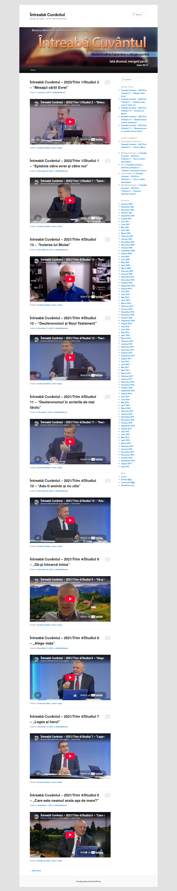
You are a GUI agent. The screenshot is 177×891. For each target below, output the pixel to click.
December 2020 (127, 242)
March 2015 (126, 443)
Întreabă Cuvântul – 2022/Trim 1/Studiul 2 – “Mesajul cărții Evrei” (134, 93)
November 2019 (127, 279)
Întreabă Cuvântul (47, 14)
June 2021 (125, 224)
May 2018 (125, 332)
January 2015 (126, 449)
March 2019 (126, 303)
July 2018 (125, 326)
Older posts (35, 870)
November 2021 (127, 209)
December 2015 (127, 416)
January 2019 (126, 309)
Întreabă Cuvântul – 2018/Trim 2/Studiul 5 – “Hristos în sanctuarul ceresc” (134, 167)
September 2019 (128, 285)
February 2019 (127, 306)
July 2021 (125, 221)
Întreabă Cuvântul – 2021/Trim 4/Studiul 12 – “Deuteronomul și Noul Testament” (134, 119)
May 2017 (125, 367)
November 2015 (127, 420)
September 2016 (128, 390)
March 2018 (126, 338)
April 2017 (125, 370)
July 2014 (125, 466)
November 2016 (127, 384)
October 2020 (126, 247)
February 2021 (127, 236)
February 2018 (127, 341)
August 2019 (126, 288)
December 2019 (127, 276)
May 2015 (125, 437)
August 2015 (126, 428)
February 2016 (127, 411)
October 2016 (126, 387)
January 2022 (126, 204)
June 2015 (125, 434)
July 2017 (125, 361)
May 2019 (125, 297)
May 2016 (125, 402)
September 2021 (128, 215)
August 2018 (126, 323)
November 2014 (127, 454)
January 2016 (126, 414)
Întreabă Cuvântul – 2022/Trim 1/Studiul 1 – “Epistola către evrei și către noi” (134, 102)
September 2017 (128, 355)
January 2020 (126, 274)
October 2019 (126, 282)
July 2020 (125, 256)
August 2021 (126, 218)
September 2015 (128, 425)
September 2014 (128, 460)
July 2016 (125, 396)
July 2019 (125, 291)
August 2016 (126, 393)
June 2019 (125, 294)
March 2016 (126, 408)
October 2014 (126, 457)
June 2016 (125, 399)
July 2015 (125, 431)
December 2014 (127, 452)
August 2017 (126, 358)
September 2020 (128, 250)
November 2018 (127, 314)
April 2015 (125, 440)
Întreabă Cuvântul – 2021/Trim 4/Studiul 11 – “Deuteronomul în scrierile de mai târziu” (63, 402)
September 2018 (128, 320)
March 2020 (126, 268)
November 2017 (127, 350)
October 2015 (126, 422)
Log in (124, 476)
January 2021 (126, 239)
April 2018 (125, 335)
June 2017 (125, 364)
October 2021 (126, 212)
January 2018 (126, 344)
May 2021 (125, 227)
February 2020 (127, 271)
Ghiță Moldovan (59, 92)
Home (33, 70)
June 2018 (125, 329)
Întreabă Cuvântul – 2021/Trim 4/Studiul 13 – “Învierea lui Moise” (134, 110)
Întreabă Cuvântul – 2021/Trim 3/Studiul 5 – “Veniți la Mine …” (134, 147)
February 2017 (127, 376)
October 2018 (126, 317)
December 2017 (127, 346)
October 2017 (126, 352)
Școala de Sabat (43, 147)
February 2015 (127, 446)
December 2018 (127, 312)
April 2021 (125, 230)
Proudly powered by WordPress (88, 881)
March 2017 (126, 373)
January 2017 (126, 379)
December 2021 (127, 206)
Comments (128, 482)
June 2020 (125, 259)
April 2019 (125, 300)
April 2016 (125, 405)
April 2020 (125, 265)
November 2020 (127, 244)
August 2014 (126, 463)
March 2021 (126, 233)
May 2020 (125, 262)
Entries (126, 479)
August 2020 (126, 253)
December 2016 (127, 382)
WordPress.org (127, 485)
